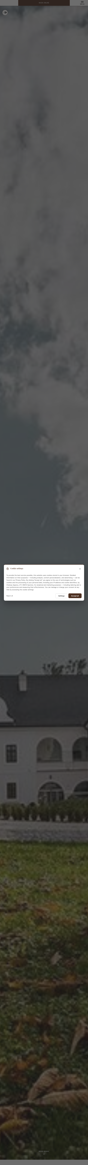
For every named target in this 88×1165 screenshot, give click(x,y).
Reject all (9, 596)
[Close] (80, 569)
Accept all (75, 596)
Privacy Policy (20, 580)
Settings (61, 596)
